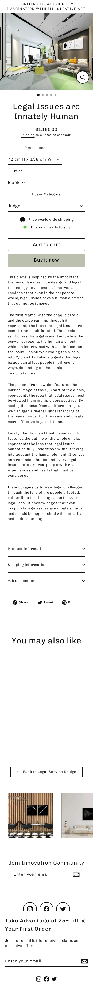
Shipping (27, 135)
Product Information (27, 549)
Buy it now (46, 260)
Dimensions (34, 148)
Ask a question (21, 581)
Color (17, 171)
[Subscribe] (84, 961)
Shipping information (27, 565)
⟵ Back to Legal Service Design (46, 772)
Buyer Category (46, 194)
